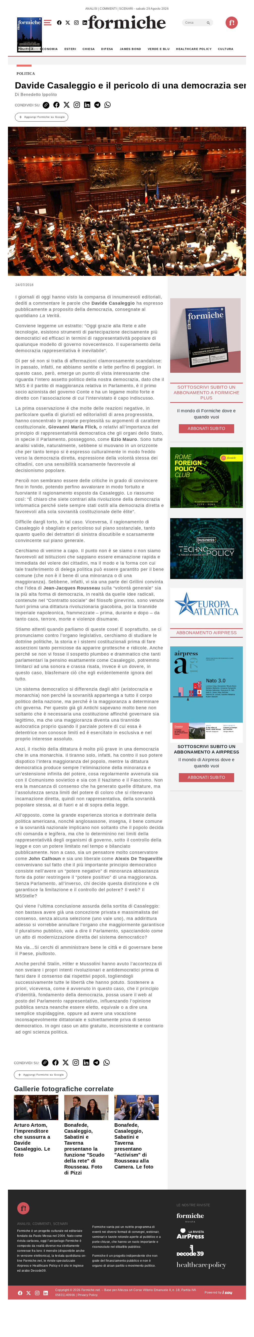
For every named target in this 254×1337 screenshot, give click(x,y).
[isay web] (227, 1292)
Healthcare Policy (194, 48)
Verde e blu (159, 48)
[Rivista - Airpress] (203, 1233)
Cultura (226, 48)
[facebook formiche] (20, 1293)
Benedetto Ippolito (39, 94)
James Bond (130, 48)
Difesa (107, 48)
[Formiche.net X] (68, 23)
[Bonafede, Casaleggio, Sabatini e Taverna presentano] (136, 1107)
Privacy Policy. (88, 1295)
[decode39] (203, 1250)
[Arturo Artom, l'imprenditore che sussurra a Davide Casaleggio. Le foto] (36, 1107)
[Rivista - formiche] (203, 1217)
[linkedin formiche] (45, 1293)
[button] (48, 34)
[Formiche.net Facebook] (59, 23)
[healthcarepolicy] (203, 1265)
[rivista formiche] (206, 694)
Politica (25, 48)
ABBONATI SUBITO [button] (206, 428)
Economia (49, 48)
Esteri (70, 48)
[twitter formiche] (28, 1293)
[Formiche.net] (231, 22)
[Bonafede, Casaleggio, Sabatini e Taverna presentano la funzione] (86, 1107)
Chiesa (89, 48)
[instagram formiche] (37, 1293)
